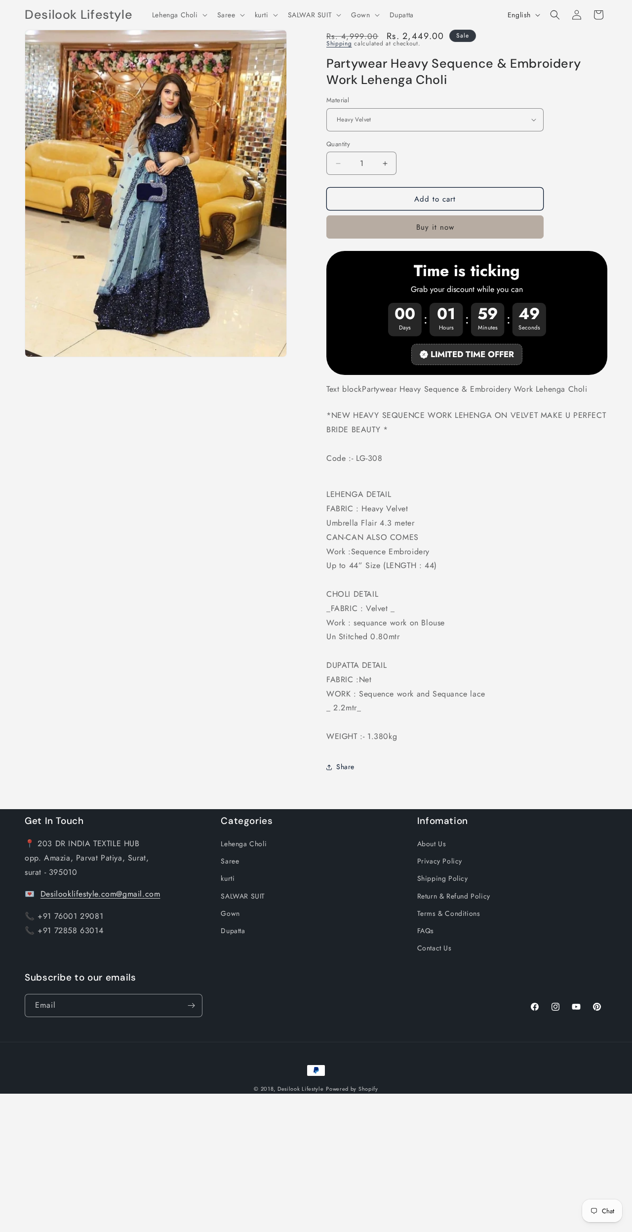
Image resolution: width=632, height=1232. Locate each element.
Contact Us (434, 948)
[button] (178, 14)
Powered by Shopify (352, 1089)
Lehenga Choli (244, 844)
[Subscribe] (191, 1005)
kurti (228, 878)
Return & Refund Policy (453, 896)
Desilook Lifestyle (300, 1089)
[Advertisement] (296, 1163)
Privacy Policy (439, 861)
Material (337, 100)
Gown (230, 913)
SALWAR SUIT (243, 896)
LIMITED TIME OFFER (472, 354)
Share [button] (345, 767)
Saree (230, 861)
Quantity (338, 144)
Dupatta (233, 931)
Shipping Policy (442, 878)
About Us (431, 844)
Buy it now (435, 227)
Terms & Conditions (448, 913)
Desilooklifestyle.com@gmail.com (100, 894)
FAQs (425, 931)
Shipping (339, 43)
